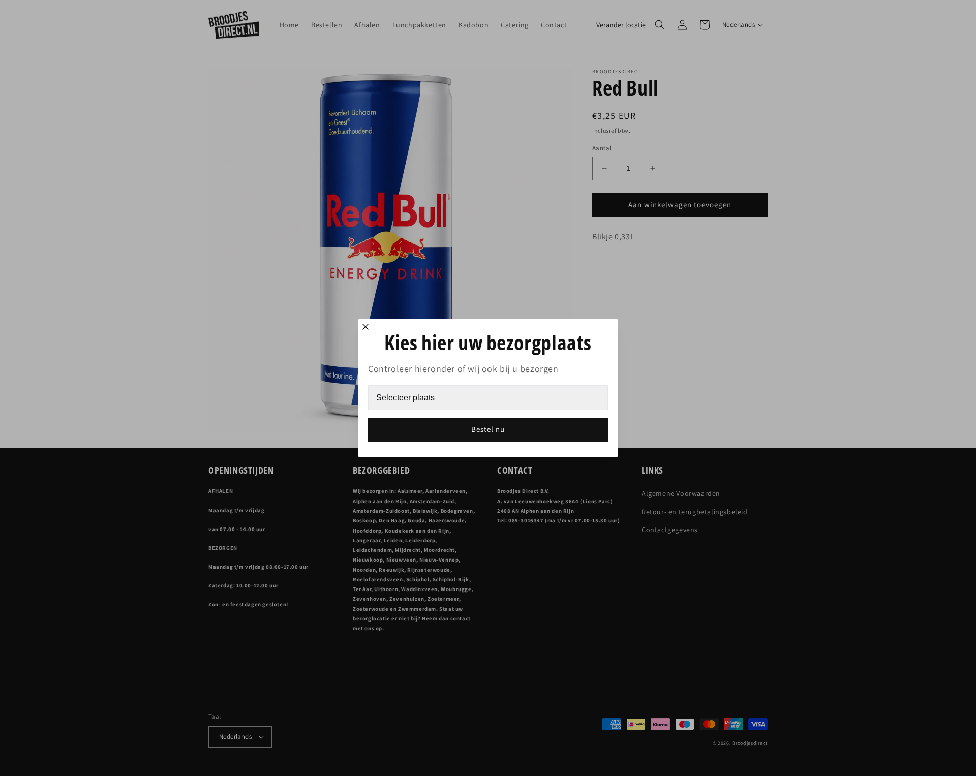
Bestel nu (488, 429)
